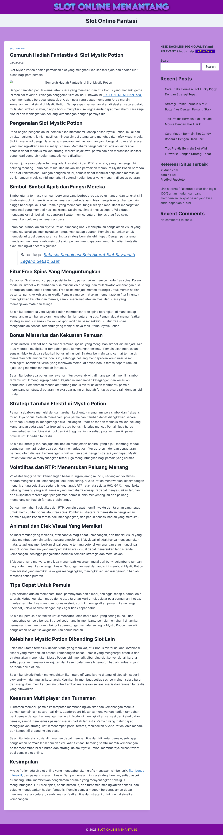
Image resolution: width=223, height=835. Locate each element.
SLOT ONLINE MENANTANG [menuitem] (122, 95)
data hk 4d (168, 175)
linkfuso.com (169, 170)
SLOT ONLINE (17, 48)
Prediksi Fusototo (172, 179)
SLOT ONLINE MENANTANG (117, 829)
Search (165, 60)
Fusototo (186, 189)
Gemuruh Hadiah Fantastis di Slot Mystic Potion (66, 55)
